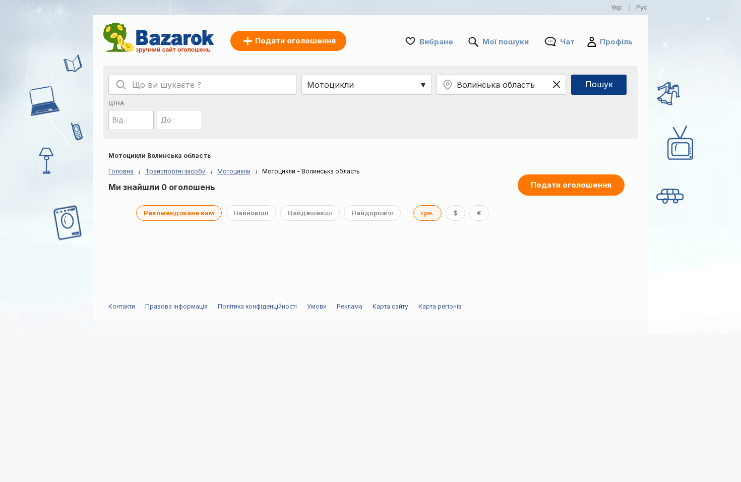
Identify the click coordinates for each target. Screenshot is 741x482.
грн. (427, 213)
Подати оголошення (571, 185)
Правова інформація (176, 306)
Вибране (436, 41)
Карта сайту (390, 306)
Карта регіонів (440, 306)
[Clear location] (556, 85)
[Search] (121, 84)
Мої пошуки (505, 41)
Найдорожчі (372, 213)
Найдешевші (310, 213)
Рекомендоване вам (179, 213)
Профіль (616, 41)
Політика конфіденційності (257, 306)
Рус (642, 7)
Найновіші (251, 213)
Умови (317, 306)
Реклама (349, 306)
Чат (567, 41)
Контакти (121, 306)
